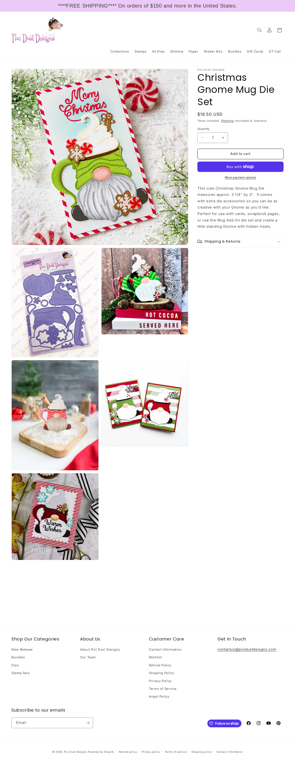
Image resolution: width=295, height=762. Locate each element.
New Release (22, 649)
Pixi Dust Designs (75, 751)
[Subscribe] (88, 722)
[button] (260, 30)
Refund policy (128, 751)
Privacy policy (151, 751)
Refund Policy (160, 665)
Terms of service (176, 751)
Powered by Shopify (101, 751)
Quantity (203, 129)
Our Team (88, 657)
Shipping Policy (161, 673)
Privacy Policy (160, 681)
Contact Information (165, 649)
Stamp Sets (20, 673)
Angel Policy (159, 696)
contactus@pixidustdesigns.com (246, 649)
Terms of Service (163, 689)
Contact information (229, 751)
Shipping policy (201, 751)
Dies (15, 665)
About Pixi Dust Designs (100, 649)
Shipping (227, 120)
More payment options (240, 177)
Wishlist (155, 657)
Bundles (18, 657)
